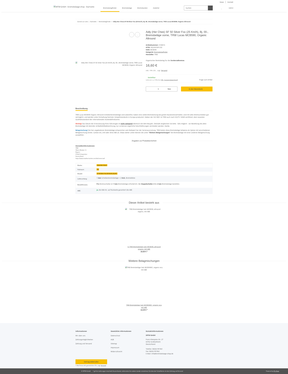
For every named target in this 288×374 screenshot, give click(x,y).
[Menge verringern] (148, 89)
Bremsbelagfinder (161, 52)
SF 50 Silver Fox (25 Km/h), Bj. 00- (107, 173)
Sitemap (114, 344)
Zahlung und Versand (83, 344)
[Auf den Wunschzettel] (137, 34)
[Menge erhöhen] (174, 89)
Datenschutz (115, 336)
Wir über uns (80, 336)
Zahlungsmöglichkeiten (84, 339)
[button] (217, 8)
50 (97, 169)
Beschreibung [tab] (81, 108)
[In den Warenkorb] (77, 29)
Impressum (115, 347)
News (222, 2)
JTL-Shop (276, 371)
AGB (112, 339)
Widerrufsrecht (116, 351)
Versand (164, 70)
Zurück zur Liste (82, 22)
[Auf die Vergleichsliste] (131, 34)
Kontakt (230, 2)
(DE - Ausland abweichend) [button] (169, 80)
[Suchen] (210, 8)
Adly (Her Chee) (102, 165)
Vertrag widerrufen (91, 362)
